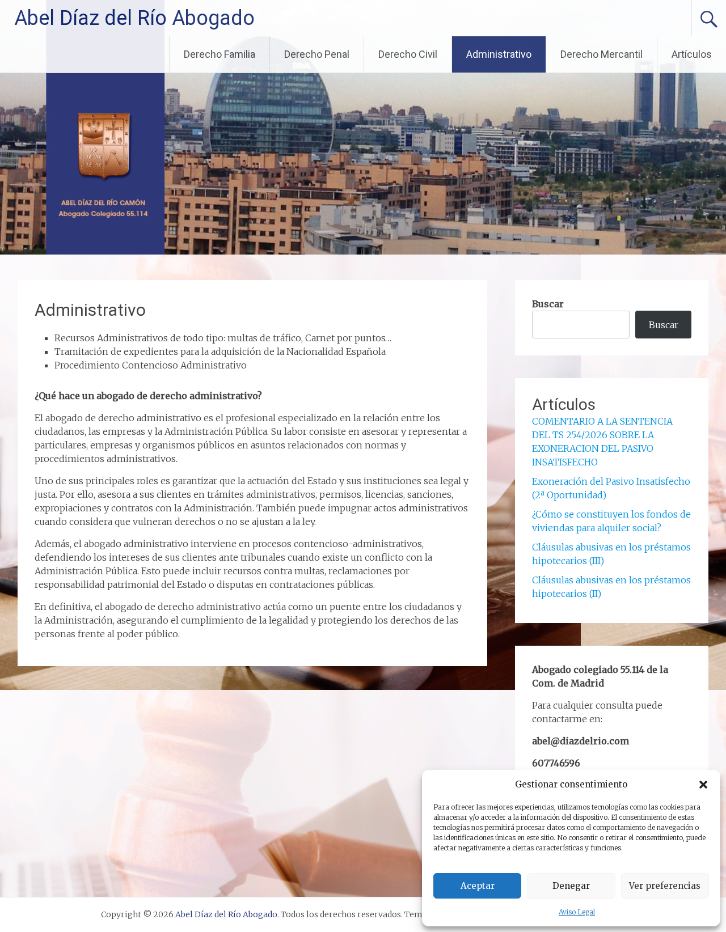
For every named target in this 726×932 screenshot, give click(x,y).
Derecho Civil (407, 54)
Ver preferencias (664, 885)
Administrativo (498, 54)
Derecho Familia (219, 54)
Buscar (548, 304)
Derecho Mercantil (601, 54)
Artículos (692, 54)
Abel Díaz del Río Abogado (134, 18)
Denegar (571, 885)
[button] (703, 784)
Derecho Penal (316, 54)
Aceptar (478, 885)
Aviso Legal (577, 912)
